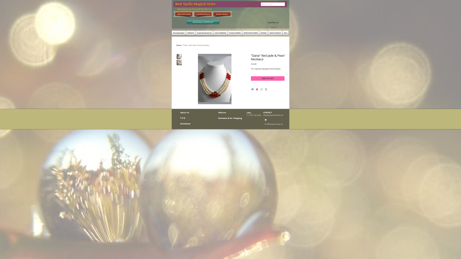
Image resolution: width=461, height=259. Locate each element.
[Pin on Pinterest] (257, 89)
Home (178, 45)
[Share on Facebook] (252, 89)
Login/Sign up (273, 23)
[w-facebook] (266, 120)
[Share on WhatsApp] (261, 89)
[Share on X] (266, 89)
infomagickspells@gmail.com (273, 115)
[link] (274, 27)
